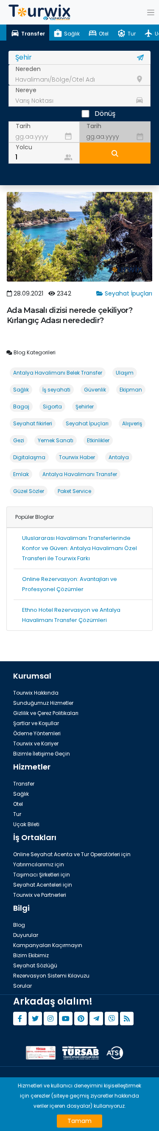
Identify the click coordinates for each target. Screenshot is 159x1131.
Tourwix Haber (77, 457)
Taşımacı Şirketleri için (41, 874)
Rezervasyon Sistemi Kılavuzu (51, 975)
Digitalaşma (29, 457)
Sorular (22, 985)
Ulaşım (125, 372)
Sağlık (21, 389)
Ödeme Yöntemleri (37, 733)
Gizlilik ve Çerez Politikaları (45, 713)
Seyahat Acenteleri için (42, 884)
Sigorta (52, 406)
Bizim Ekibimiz (31, 955)
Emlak (21, 474)
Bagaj (21, 406)
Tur (17, 814)
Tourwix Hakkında (36, 692)
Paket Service (74, 491)
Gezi (18, 440)
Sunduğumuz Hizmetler (43, 703)
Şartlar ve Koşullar (36, 723)
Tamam (79, 1121)
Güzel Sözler (28, 491)
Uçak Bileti (26, 824)
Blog (19, 924)
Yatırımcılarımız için (38, 864)
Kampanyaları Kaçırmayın (47, 945)
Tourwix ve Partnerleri (39, 894)
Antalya (119, 457)
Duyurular (25, 935)
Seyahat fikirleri (32, 423)
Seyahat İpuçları (127, 293)
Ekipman (131, 389)
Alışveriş (132, 423)
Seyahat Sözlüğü (35, 965)
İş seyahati (56, 389)
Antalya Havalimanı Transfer (79, 474)
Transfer (23, 783)
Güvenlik (95, 389)
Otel (18, 804)
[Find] (115, 153)
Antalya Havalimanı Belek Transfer (57, 372)
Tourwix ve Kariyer (36, 743)
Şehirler (84, 406)
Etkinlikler (98, 440)
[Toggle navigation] (150, 12)
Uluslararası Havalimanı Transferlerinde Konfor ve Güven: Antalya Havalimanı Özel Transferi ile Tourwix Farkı (79, 548)
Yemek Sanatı (55, 440)
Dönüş (105, 113)
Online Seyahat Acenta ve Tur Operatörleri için (72, 854)
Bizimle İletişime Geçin (41, 753)
